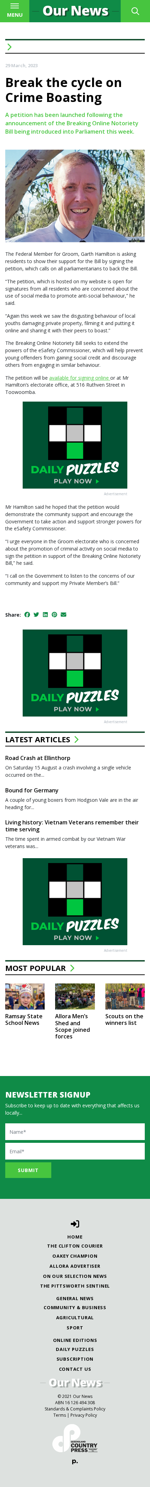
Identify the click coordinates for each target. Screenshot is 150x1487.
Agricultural (75, 1317)
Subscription (75, 1359)
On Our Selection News (75, 1276)
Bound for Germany (32, 790)
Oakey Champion (74, 1256)
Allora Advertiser (75, 1266)
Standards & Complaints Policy (75, 1409)
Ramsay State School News (24, 1019)
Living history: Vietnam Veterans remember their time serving (72, 825)
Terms (59, 1415)
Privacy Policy (83, 1415)
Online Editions (75, 1340)
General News (75, 1298)
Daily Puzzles (75, 1349)
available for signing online (79, 377)
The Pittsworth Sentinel (75, 1286)
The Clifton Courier (75, 1246)
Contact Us (75, 1369)
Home (74, 1237)
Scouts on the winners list (124, 1019)
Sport (75, 1327)
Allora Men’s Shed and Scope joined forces (72, 1026)
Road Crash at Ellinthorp (37, 758)
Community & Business (75, 1307)
